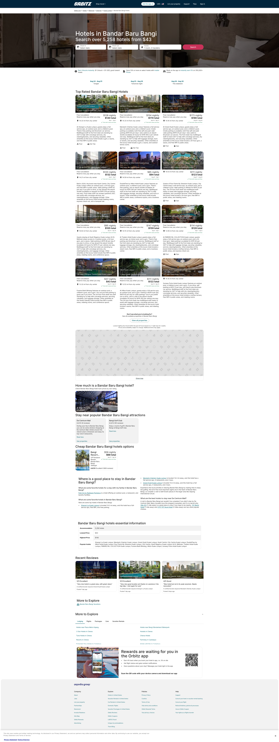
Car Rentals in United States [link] (116, 702)
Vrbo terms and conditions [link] (149, 705)
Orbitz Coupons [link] (112, 716)
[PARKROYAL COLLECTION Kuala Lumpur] (183, 231)
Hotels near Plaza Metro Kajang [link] (87, 627)
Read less (80, 437)
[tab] (80, 621)
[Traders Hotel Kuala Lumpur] (139, 231)
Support (187, 4)
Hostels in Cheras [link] (146, 631)
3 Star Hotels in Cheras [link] (84, 631)
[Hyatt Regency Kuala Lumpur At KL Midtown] (96, 231)
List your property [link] (79, 702)
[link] (92, 604)
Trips (195, 4)
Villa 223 (143, 505)
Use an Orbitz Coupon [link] (182, 709)
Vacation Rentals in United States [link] (118, 698)
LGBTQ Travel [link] (112, 719)
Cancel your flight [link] (180, 702)
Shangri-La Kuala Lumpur (90, 505)
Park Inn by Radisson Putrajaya (89, 493)
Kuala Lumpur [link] (108, 10)
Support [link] (177, 695)
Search (193, 47)
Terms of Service (24, 740)
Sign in (202, 4)
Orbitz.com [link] (77, 10)
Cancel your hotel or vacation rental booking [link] (188, 698)
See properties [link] (82, 441)
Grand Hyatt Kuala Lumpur (152, 483)
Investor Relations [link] (79, 712)
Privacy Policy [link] (146, 695)
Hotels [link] (85, 10)
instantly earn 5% (187, 70)
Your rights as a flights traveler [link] (184, 712)
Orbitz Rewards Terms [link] (148, 709)
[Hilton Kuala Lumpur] (139, 284)
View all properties (139, 320)
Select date (85, 48)
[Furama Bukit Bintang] (96, 284)
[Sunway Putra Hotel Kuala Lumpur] (183, 284)
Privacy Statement (10, 740)
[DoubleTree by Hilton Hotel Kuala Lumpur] (139, 178)
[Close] (275, 735)
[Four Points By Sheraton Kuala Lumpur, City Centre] (183, 178)
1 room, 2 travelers (152, 48)
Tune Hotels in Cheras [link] (84, 635)
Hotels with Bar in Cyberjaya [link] (150, 644)
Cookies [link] (144, 698)
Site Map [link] (77, 716)
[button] (139, 614)
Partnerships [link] (78, 705)
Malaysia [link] (91, 10)
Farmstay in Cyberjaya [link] (148, 640)
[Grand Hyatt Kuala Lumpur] (183, 122)
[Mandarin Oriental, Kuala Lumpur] (139, 122)
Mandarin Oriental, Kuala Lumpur (154, 478)
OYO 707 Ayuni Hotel (165, 507)
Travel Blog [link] (111, 726)
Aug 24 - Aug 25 (96, 81)
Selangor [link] (99, 10)
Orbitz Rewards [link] (78, 719)
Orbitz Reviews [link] (112, 712)
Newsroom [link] (77, 709)
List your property (173, 4)
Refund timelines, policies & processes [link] (187, 705)
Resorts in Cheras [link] (82, 640)
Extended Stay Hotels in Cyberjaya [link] (88, 644)
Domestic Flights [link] (113, 705)
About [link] (76, 695)
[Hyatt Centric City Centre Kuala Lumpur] (96, 178)
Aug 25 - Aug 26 (137, 81)
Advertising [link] (77, 723)
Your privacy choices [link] (148, 712)
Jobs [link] (75, 698)
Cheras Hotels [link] (145, 635)
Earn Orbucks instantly (86, 70)
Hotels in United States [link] (115, 695)
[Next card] (202, 82)
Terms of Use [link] (146, 702)
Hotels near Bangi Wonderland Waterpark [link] (154, 627)
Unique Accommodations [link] (115, 723)
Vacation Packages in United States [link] (119, 709)
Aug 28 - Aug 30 (177, 81)
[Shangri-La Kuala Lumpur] (96, 122)
